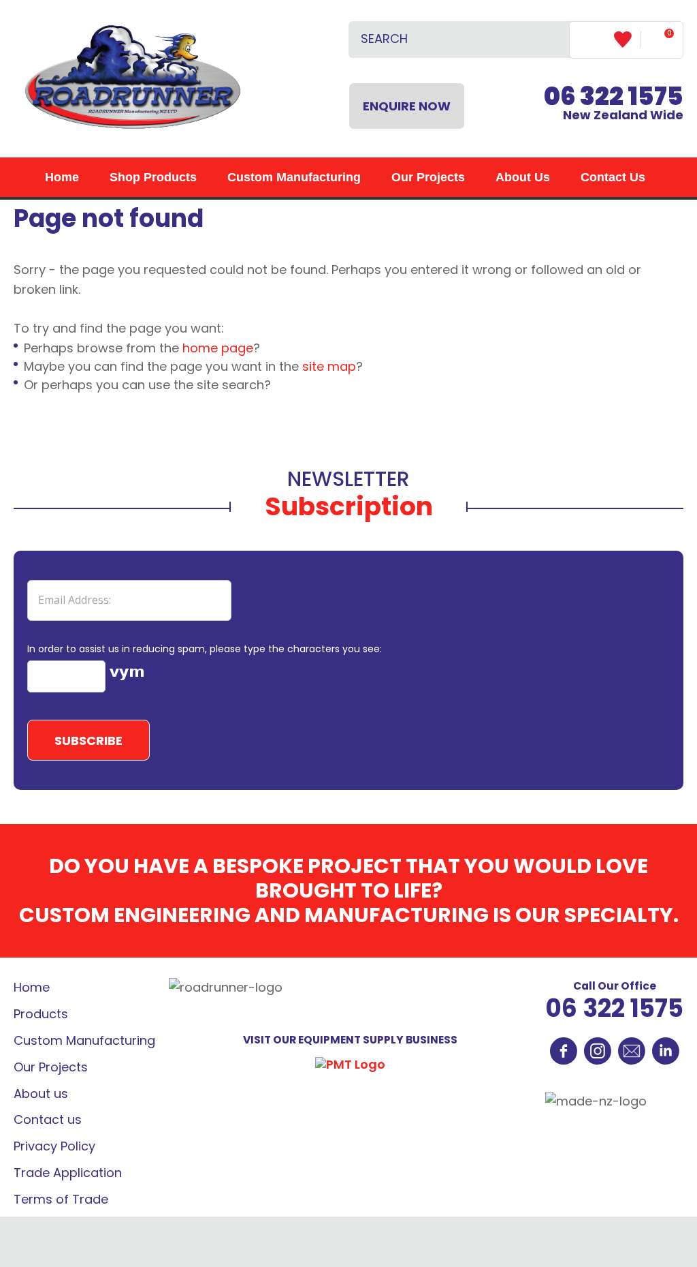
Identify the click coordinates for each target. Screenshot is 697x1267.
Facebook (563, 1051)
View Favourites (627, 39)
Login (591, 39)
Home (62, 177)
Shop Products (153, 177)
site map (329, 366)
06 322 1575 (614, 1008)
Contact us (48, 1119)
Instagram (597, 1051)
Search (553, 39)
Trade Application (68, 1172)
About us (41, 1093)
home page (217, 347)
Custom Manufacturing (294, 177)
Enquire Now (407, 106)
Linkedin (665, 1051)
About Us (523, 177)
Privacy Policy (54, 1146)
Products (41, 1013)
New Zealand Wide (613, 105)
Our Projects (428, 177)
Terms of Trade (61, 1199)
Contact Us (613, 177)
